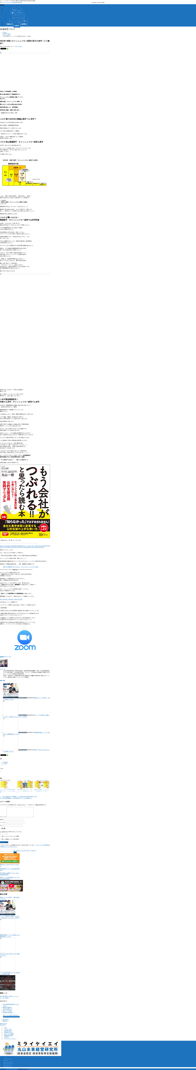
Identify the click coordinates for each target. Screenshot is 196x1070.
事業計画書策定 (7, 1007)
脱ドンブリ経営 (18, 46)
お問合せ (6, 1037)
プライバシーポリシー (10, 1038)
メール (2, 822)
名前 (2, 819)
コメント (3, 816)
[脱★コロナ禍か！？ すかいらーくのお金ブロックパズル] (42, 784)
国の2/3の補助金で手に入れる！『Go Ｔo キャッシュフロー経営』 (21, 567)
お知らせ (5, 1060)
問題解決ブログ (8, 1032)
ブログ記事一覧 (7, 1058)
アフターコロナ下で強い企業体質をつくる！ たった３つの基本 (7, 791)
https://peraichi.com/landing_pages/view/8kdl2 (11, 599)
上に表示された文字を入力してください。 (11, 831)
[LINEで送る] (7, 48)
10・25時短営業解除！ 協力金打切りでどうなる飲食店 (16, 798)
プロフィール (8, 1029)
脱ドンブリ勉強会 (9, 1033)
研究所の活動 (8, 1030)
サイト (2, 825)
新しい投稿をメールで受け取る (10, 839)
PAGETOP (3, 1025)
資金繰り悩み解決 (8, 1012)
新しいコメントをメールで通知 (10, 836)
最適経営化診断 (8, 1035)
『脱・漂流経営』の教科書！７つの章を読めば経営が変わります (18, 796)
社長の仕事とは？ (8, 1009)
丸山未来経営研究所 (11, 1069)
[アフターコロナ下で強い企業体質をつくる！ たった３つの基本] (8, 784)
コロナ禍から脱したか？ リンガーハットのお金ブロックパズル (24, 791)
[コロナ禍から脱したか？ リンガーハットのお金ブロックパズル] (25, 784)
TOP (5, 1027)
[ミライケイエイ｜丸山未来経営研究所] (11, 2)
